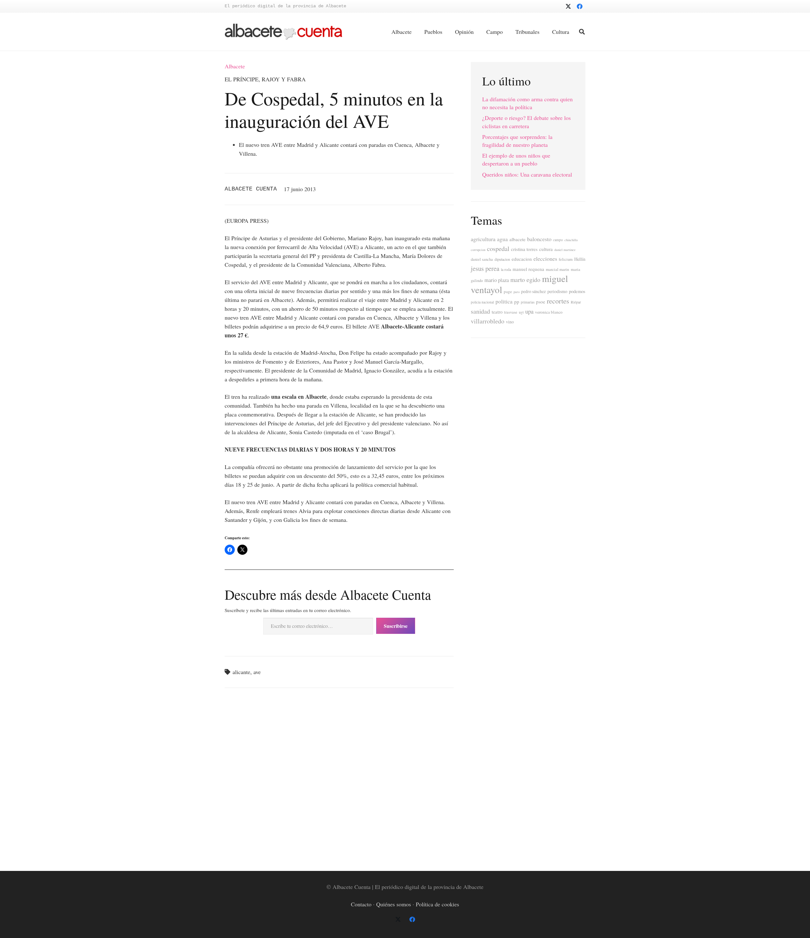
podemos (577, 291)
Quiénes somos (393, 904)
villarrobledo (487, 321)
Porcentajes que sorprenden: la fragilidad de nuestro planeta (517, 140)
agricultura (483, 239)
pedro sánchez (533, 291)
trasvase (510, 312)
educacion (522, 259)
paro (517, 292)
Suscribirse (396, 625)
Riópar (576, 302)
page (508, 291)
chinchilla (571, 240)
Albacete (235, 66)
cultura (546, 249)
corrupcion (478, 249)
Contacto (361, 904)
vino (510, 322)
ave (257, 672)
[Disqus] (339, 778)
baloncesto (539, 239)
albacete (517, 239)
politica (504, 301)
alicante (241, 672)
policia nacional (482, 302)
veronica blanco (549, 312)
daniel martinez (565, 249)
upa (529, 311)
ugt (521, 312)
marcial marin (557, 269)
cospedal (498, 248)
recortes (558, 300)
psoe (540, 301)
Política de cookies (437, 904)
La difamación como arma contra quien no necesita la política (527, 103)
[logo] (283, 32)
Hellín (579, 259)
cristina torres (524, 249)
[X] (568, 6)
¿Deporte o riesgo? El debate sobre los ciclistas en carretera (526, 121)
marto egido (525, 279)
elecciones (545, 258)
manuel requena (528, 269)
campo (558, 239)
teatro (497, 312)
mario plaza (496, 280)
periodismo (557, 291)
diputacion (502, 259)
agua (502, 239)
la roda (506, 269)
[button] (582, 32)
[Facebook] (579, 6)
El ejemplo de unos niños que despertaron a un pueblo (516, 159)
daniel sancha (482, 259)
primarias (527, 302)
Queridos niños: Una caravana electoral (527, 174)
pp (516, 301)
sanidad (480, 311)
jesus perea (485, 268)
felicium (566, 259)
